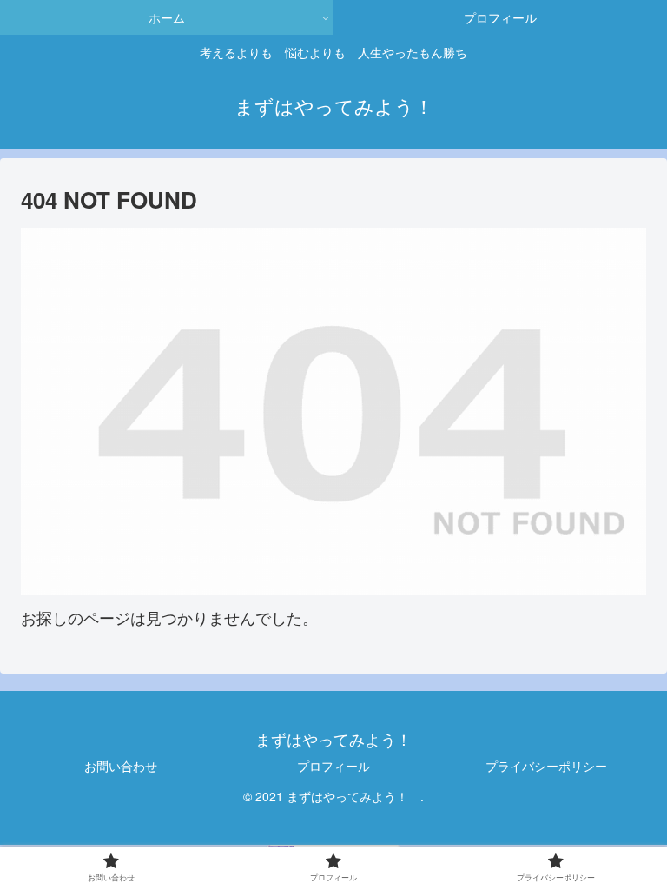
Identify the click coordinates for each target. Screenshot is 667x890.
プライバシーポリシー (546, 765)
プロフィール (333, 765)
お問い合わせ (120, 765)
